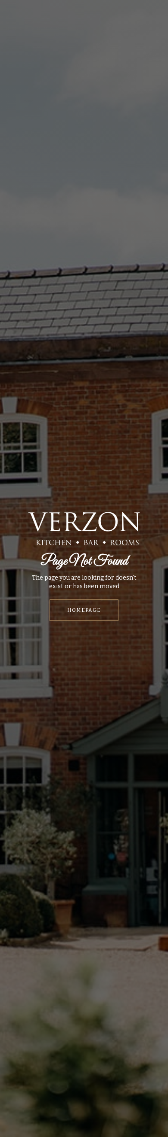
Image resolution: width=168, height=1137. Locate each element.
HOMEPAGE (84, 610)
